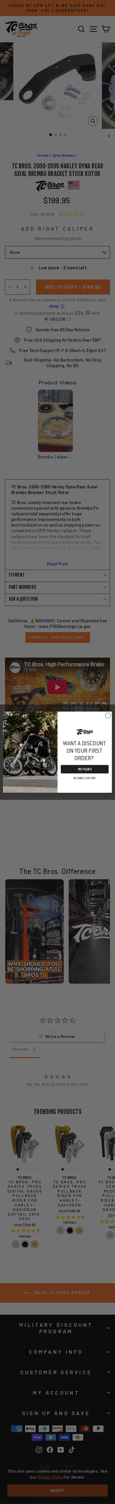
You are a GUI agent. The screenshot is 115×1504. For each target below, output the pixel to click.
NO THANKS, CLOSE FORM (85, 778)
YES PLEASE (85, 769)
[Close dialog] (108, 715)
